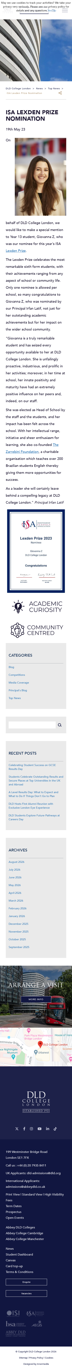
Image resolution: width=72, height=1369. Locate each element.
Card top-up (14, 1266)
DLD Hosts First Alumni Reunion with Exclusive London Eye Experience (31, 806)
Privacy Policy (36, 1357)
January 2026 (17, 916)
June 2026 (15, 877)
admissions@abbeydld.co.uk (25, 1187)
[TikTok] (55, 1129)
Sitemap (23, 1357)
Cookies (49, 1357)
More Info (36, 999)
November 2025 (19, 932)
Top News (15, 698)
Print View (13, 1194)
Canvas (11, 1260)
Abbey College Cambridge (24, 1233)
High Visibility (54, 1194)
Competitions (17, 675)
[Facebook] (24, 1129)
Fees (9, 1200)
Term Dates (14, 1206)
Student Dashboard (19, 1254)
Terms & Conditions (19, 1272)
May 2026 (15, 885)
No (54, 10)
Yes (50, 10)
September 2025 (19, 947)
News (10, 1249)
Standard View (32, 1194)
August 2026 (16, 862)
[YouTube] (39, 1129)
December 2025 (18, 924)
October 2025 (17, 939)
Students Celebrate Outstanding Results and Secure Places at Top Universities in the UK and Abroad (36, 780)
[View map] (36, 1047)
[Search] (59, 725)
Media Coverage (19, 682)
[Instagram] (31, 1129)
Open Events (15, 1218)
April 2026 (15, 893)
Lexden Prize (16, 250)
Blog (11, 667)
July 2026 (14, 870)
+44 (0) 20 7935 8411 (31, 1165)
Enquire (26, 1282)
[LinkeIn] (47, 1129)
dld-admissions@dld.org (44, 1173)
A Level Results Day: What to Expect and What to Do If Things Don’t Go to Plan (33, 794)
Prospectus (13, 1212)
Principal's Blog (18, 690)
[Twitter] (17, 1129)
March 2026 (16, 901)
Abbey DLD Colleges (20, 1227)
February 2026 (17, 908)
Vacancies (26, 1293)
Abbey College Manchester (25, 1239)
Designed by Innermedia (36, 1364)
